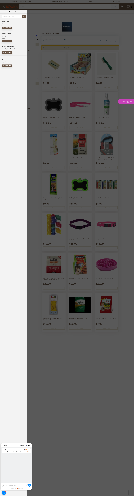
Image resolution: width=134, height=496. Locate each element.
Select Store (7, 27)
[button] (131, 494)
